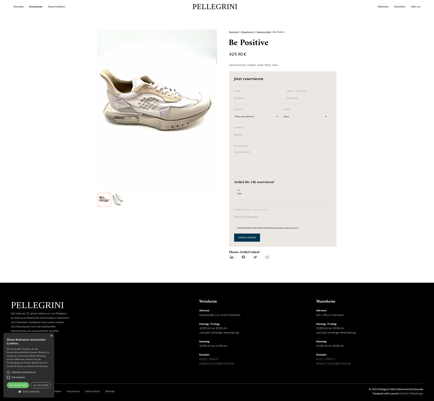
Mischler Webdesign (411, 393)
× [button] (51, 336)
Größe (239, 109)
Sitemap (110, 391)
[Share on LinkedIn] (231, 257)
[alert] (28, 365)
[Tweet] (255, 257)
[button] (23, 372)
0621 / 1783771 (325, 359)
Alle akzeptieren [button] (18, 385)
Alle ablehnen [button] (40, 385)
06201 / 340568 (208, 359)
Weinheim (383, 6)
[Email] (267, 257)
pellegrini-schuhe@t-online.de (216, 363)
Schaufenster (36, 6)
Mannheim (400, 6)
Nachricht (241, 146)
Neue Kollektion (56, 6)
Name (237, 91)
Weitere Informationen (37, 366)
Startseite (19, 6)
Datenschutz (290, 228)
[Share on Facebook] (243, 257)
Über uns (415, 6)
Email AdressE (297, 91)
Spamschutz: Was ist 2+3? (251, 210)
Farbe (287, 109)
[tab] (104, 199)
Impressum (73, 391)
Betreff (239, 128)
